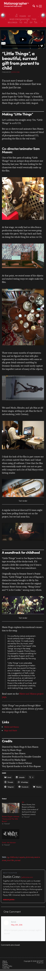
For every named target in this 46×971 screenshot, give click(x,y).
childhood (13, 857)
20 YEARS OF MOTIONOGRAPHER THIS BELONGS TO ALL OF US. (23, 19)
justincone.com (27, 877)
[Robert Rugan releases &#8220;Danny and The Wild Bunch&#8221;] (10, 808)
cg (8, 857)
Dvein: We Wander (9, 842)
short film (10, 860)
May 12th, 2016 (16, 924)
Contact (5, 964)
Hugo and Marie (10, 730)
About (4, 961)
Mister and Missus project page (23, 695)
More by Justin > (9, 899)
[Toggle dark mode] (37, 6)
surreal (17, 860)
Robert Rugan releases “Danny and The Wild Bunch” (10, 818)
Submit (4, 962)
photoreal (29, 857)
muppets (21, 857)
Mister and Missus (11, 726)
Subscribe (5, 968)
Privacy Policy (7, 966)
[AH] (32, 809)
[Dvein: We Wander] (10, 834)
